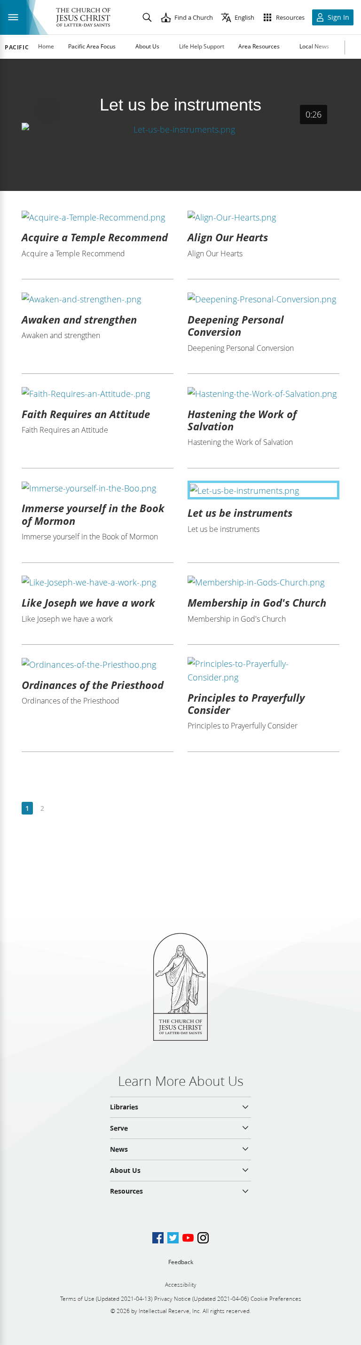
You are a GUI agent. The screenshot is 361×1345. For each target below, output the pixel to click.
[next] (57, 808)
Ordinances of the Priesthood (93, 685)
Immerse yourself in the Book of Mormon (93, 514)
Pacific (17, 47)
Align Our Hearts (228, 237)
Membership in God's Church (257, 602)
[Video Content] (180, 129)
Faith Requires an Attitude (86, 414)
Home (46, 46)
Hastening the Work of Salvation (242, 420)
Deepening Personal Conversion (236, 325)
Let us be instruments (240, 513)
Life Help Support (201, 46)
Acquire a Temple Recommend (95, 237)
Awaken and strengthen (79, 319)
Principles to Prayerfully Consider (246, 703)
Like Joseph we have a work (88, 602)
